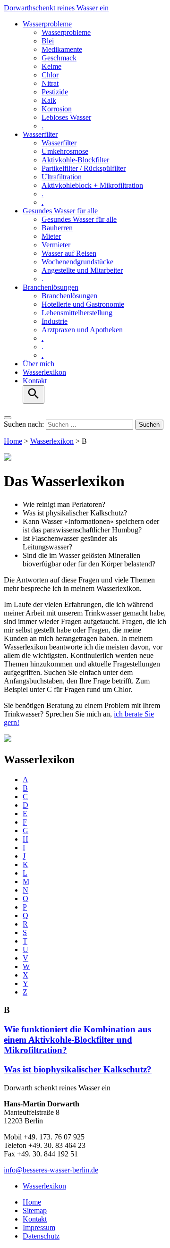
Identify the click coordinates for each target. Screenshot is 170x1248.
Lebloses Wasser (66, 117)
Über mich (38, 364)
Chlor (50, 75)
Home (13, 441)
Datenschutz (41, 1236)
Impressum (39, 1227)
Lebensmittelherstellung (77, 313)
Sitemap (35, 1210)
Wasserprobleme (47, 24)
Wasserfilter (40, 134)
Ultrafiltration (62, 177)
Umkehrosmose (65, 151)
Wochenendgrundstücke (77, 262)
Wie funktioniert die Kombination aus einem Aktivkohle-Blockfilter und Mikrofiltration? (77, 1039)
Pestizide (55, 92)
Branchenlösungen (50, 287)
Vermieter (56, 245)
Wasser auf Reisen (69, 253)
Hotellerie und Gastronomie (83, 304)
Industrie (55, 321)
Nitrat (50, 83)
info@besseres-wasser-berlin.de (51, 1170)
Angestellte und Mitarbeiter (82, 270)
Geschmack (59, 58)
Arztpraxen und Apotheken (82, 330)
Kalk (49, 100)
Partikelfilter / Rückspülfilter (84, 168)
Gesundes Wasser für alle (60, 211)
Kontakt (35, 381)
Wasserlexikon (44, 372)
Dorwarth (56, 8)
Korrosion (57, 109)
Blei (48, 41)
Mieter (51, 236)
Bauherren (57, 228)
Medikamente (62, 49)
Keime (51, 66)
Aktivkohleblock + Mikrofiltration (92, 185)
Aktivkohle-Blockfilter (75, 160)
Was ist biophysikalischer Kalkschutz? (78, 1069)
